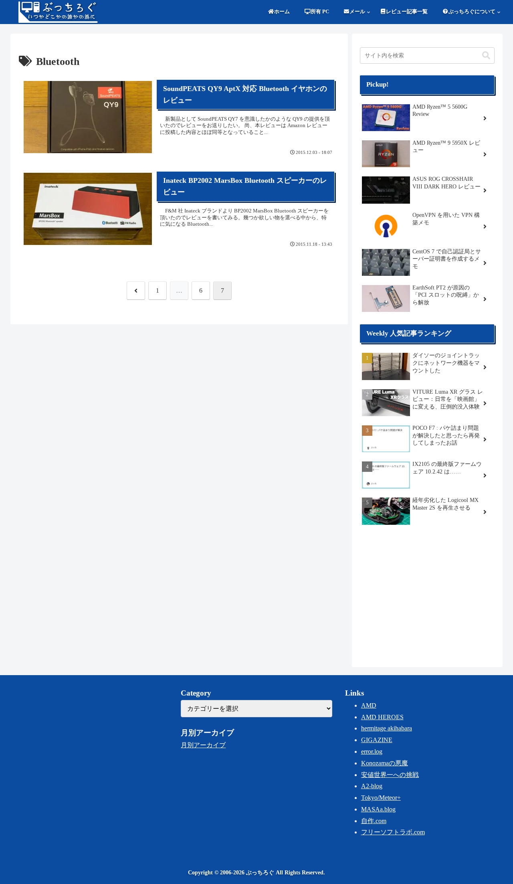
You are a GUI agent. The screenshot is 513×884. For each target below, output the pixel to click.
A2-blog (371, 786)
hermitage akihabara (386, 728)
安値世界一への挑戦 (390, 774)
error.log (371, 751)
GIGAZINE (376, 739)
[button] (486, 55)
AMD (368, 705)
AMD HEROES (382, 717)
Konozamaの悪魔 (384, 763)
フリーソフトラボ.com (393, 832)
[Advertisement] (427, 595)
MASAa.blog (378, 809)
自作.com (373, 820)
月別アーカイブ (203, 745)
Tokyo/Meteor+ (381, 797)
